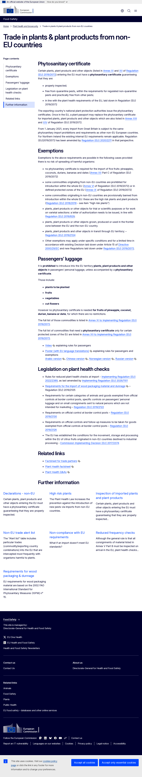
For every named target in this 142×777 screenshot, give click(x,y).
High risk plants (60, 493)
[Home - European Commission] (20, 10)
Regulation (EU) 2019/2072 (118, 248)
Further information (16, 104)
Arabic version (53, 358)
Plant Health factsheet (58, 466)
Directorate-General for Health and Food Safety (97, 668)
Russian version (124, 358)
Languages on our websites (46, 743)
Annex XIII (131, 118)
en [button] (122, 11)
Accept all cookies (84, 762)
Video (48, 345)
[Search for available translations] (53, 345)
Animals (7, 688)
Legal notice (103, 743)
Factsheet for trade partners (61, 461)
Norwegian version (100, 358)
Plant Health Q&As (56, 472)
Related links (13, 98)
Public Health (10, 704)
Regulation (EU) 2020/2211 (97, 140)
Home (6, 26)
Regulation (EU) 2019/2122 (89, 407)
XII (120, 70)
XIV (45, 122)
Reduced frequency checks (115, 532)
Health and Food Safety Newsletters (21, 648)
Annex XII (95, 172)
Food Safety (9, 693)
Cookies (69, 743)
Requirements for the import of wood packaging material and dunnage (85, 386)
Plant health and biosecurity (25, 26)
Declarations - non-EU (19, 493)
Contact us (76, 738)
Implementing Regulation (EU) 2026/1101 (105, 380)
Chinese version (75, 358)
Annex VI (89, 186)
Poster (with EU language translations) (67, 351)
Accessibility (119, 743)
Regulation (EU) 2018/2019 (61, 203)
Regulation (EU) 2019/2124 (60, 235)
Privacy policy (85, 743)
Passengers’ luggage (17, 82)
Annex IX (91, 189)
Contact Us (9, 668)
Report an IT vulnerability (15, 743)
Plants (6, 699)
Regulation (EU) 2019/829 (60, 216)
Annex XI (108, 70)
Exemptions (12, 76)
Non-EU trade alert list (19, 532)
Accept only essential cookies (119, 762)
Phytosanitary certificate (13, 68)
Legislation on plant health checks (17, 90)
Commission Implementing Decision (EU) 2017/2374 (89, 443)
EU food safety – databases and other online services (30, 710)
